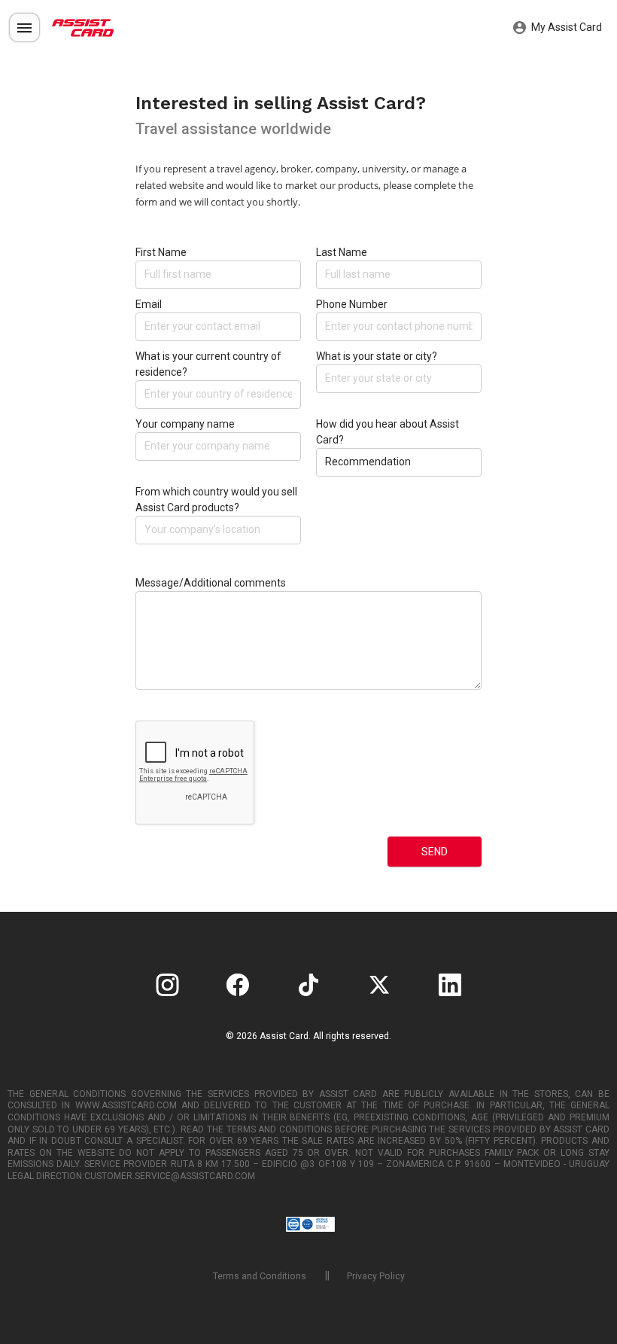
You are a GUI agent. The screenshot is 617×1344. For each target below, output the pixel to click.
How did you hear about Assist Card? (387, 432)
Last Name (341, 252)
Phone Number (352, 304)
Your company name (185, 424)
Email (148, 304)
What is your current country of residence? (208, 364)
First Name (161, 252)
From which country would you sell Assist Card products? (216, 500)
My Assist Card (565, 27)
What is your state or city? (376, 356)
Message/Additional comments (210, 583)
